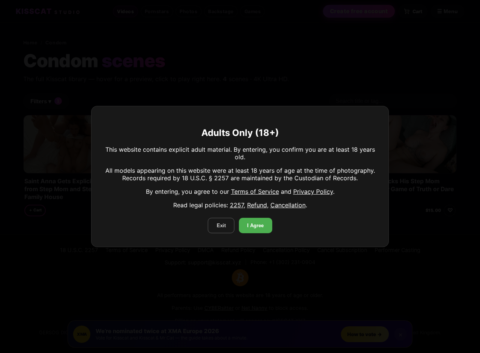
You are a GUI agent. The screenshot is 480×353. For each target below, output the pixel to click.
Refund (257, 205)
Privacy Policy (313, 191)
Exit (221, 225)
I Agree (255, 225)
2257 (237, 205)
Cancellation (288, 205)
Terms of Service (255, 191)
